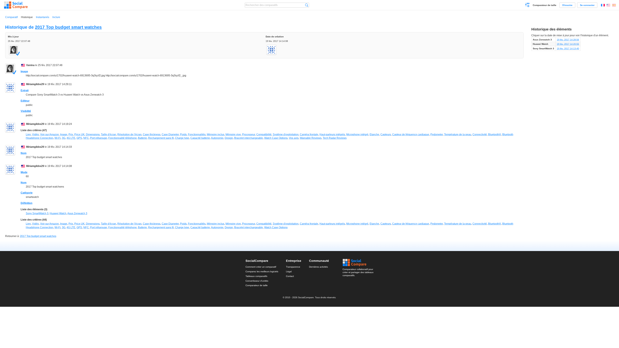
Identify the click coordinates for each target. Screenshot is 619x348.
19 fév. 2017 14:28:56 (568, 39)
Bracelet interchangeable (248, 138)
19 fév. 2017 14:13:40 (568, 48)
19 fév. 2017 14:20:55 (568, 44)
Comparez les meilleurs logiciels (262, 271)
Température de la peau (457, 134)
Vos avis (294, 138)
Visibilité (26, 111)
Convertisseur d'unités (257, 281)
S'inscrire (567, 5)
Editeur (25, 100)
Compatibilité (263, 134)
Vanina (30, 65)
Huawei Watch (58, 213)
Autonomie (217, 138)
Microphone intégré (357, 134)
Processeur (248, 134)
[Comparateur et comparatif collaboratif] (16, 5)
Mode (24, 172)
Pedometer (436, 134)
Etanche (374, 134)
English (608, 5)
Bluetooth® (494, 134)
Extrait (25, 90)
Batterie (142, 138)
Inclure (56, 17)
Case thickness (151, 134)
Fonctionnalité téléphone (122, 138)
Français (603, 5)
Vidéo (35, 134)
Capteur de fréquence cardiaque (410, 134)
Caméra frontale (309, 134)
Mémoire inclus (215, 134)
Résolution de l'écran (129, 134)
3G (63, 138)
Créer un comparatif (527, 5)
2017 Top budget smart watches (68, 27)
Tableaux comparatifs (256, 276)
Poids (183, 134)
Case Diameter (170, 134)
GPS (79, 138)
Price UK (79, 134)
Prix (71, 134)
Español (614, 5)
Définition (26, 203)
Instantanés (42, 17)
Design (229, 138)
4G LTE (71, 138)
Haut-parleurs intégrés (332, 134)
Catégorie (27, 192)
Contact (290, 276)
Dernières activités (318, 267)
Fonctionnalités (197, 134)
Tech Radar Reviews (335, 138)
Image (24, 71)
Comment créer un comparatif (261, 267)
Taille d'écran (108, 134)
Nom (23, 153)
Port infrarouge (98, 138)
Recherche (306, 5)
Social (358, 262)
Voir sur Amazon (49, 134)
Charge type (182, 138)
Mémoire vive (233, 134)
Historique (27, 17)
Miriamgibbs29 (35, 84)
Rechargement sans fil (161, 138)
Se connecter (587, 5)
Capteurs (385, 134)
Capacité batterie (200, 138)
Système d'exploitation (286, 134)
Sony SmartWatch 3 (37, 213)
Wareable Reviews (310, 138)
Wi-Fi (57, 138)
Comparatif (11, 17)
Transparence (293, 267)
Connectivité (479, 134)
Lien (28, 134)
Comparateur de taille (544, 5)
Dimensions (93, 134)
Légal (289, 271)
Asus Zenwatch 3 (77, 213)
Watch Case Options (276, 138)
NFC (86, 138)
